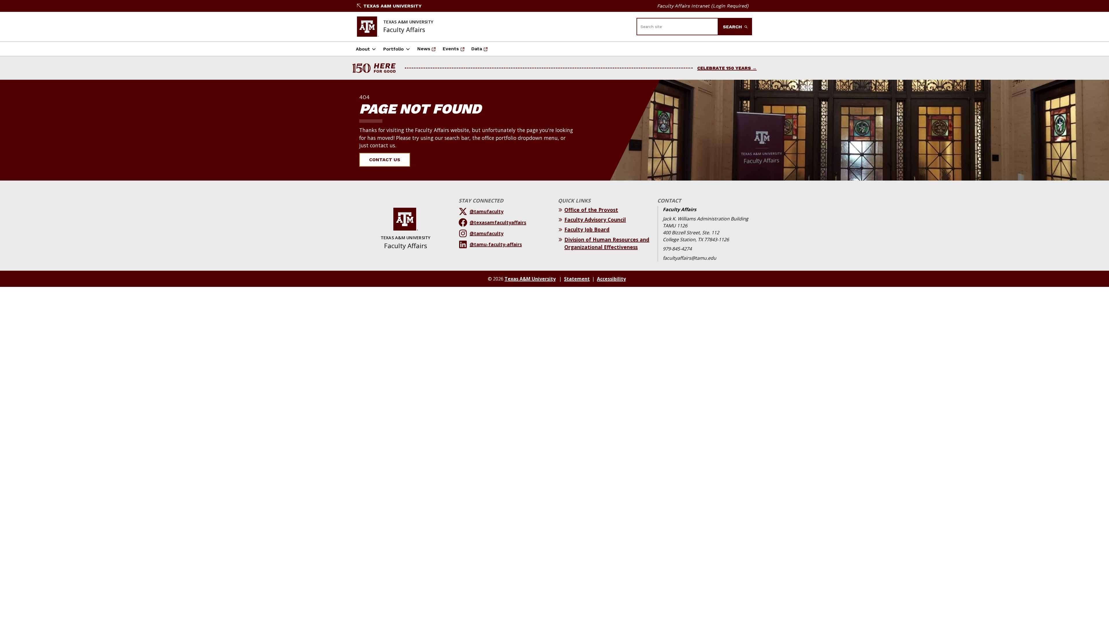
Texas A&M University (392, 6)
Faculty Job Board (586, 229)
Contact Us (384, 159)
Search (733, 26)
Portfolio (393, 49)
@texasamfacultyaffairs (498, 222)
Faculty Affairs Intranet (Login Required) (703, 6)
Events (455, 50)
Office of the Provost (591, 209)
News (428, 50)
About (363, 49)
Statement (577, 279)
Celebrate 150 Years (724, 68)
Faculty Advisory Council (595, 219)
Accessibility (611, 279)
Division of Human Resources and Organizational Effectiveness (606, 243)
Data (481, 50)
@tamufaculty (486, 211)
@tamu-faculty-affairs (496, 244)
